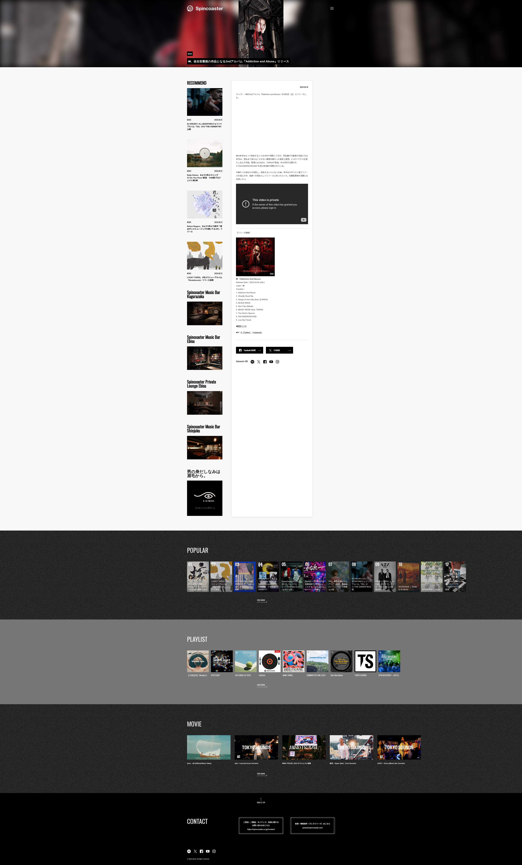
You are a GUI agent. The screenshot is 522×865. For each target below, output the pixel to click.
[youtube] (271, 363)
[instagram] (277, 363)
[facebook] (265, 363)
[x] (259, 363)
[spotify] (252, 363)
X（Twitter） (246, 332)
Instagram (257, 332)
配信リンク (242, 326)
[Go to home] (205, 8)
